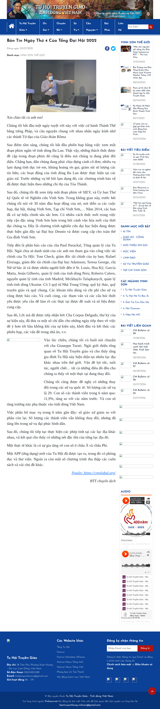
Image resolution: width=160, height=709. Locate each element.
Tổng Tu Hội (63, 647)
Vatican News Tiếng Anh (70, 662)
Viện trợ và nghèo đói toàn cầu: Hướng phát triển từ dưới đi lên (142, 174)
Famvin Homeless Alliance (71, 657)
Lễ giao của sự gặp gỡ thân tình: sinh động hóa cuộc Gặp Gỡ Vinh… (141, 129)
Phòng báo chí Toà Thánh (70, 672)
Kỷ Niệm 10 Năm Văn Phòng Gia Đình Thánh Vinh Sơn (141, 110)
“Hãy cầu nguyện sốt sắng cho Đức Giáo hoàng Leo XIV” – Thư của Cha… (141, 52)
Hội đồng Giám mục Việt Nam (73, 677)
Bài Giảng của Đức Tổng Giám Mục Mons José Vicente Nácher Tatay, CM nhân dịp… (142, 72)
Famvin (61, 652)
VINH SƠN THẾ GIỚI (32, 55)
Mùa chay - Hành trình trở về (146, 621)
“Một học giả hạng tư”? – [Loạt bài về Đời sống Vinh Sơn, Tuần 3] (142, 207)
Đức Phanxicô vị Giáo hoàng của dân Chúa (141, 190)
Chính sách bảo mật (119, 664)
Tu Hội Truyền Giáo (128, 544)
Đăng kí (145, 648)
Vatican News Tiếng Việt (70, 667)
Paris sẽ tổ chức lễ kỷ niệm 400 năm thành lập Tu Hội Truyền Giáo (141, 92)
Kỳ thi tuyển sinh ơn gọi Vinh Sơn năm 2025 (141, 157)
